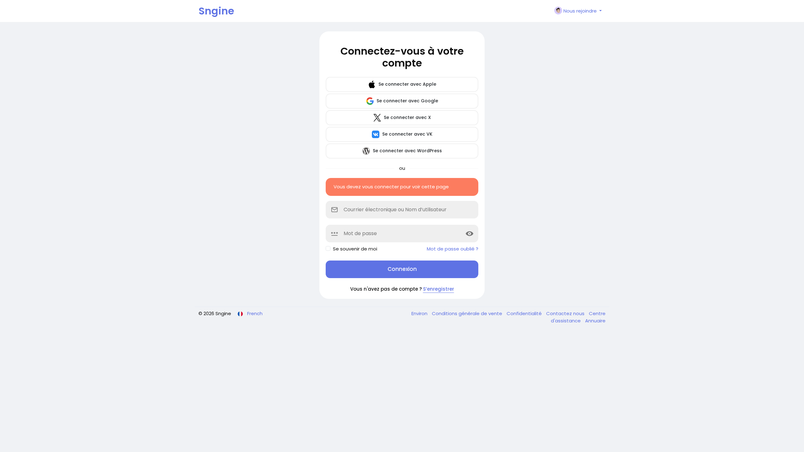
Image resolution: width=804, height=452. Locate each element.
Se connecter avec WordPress (407, 151)
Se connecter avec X (407, 117)
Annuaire (595, 320)
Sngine (216, 11)
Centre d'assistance (578, 317)
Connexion (402, 269)
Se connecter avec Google (406, 101)
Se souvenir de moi (355, 248)
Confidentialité (525, 313)
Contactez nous (566, 313)
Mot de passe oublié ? (452, 248)
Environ (420, 313)
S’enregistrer (438, 289)
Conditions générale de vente (467, 313)
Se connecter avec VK (406, 134)
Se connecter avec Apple (406, 84)
